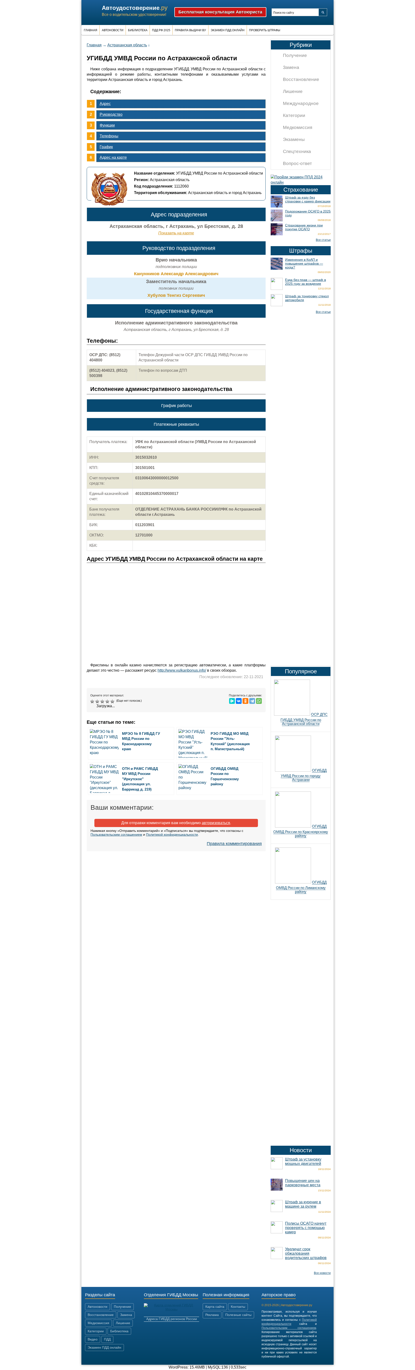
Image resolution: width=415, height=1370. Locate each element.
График (106, 147)
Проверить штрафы (264, 30)
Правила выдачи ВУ (190, 30)
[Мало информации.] (102, 701)
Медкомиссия (297, 127)
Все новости (322, 1273)
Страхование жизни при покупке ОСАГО (304, 227)
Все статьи (323, 240)
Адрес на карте (113, 157)
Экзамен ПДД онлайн (227, 30)
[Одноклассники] (245, 701)
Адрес (105, 104)
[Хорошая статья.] (107, 701)
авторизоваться (216, 823)
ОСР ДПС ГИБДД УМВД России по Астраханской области (304, 719)
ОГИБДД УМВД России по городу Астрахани (304, 775)
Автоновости (112, 30)
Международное (301, 103)
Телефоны (109, 136)
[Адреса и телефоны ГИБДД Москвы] (171, 1309)
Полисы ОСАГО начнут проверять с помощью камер (305, 1227)
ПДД (107, 1339)
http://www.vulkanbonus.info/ (182, 670)
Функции (107, 125)
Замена (291, 67)
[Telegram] (252, 701)
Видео (93, 1339)
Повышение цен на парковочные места (302, 1183)
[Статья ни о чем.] (92, 701)
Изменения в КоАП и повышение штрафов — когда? (304, 263)
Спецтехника (297, 151)
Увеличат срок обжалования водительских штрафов (306, 1253)
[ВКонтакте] (239, 701)
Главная (90, 30)
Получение (295, 55)
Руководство (111, 114)
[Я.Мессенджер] (232, 701)
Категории (294, 115)
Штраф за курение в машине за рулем (303, 1204)
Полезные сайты (238, 1315)
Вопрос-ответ (297, 163)
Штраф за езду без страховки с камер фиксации (307, 199)
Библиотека (137, 30)
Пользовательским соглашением (116, 834)
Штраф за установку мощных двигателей (303, 1161)
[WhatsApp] (259, 701)
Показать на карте (176, 233)
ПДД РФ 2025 (161, 30)
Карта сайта (214, 1307)
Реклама (212, 1315)
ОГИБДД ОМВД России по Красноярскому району (300, 831)
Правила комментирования (234, 843)
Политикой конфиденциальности (172, 834)
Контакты (238, 1307)
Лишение (293, 91)
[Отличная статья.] (113, 701)
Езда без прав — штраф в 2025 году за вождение (305, 282)
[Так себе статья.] (97, 701)
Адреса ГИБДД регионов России (171, 1319)
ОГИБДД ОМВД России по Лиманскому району (301, 887)
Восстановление (301, 79)
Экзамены (294, 139)
